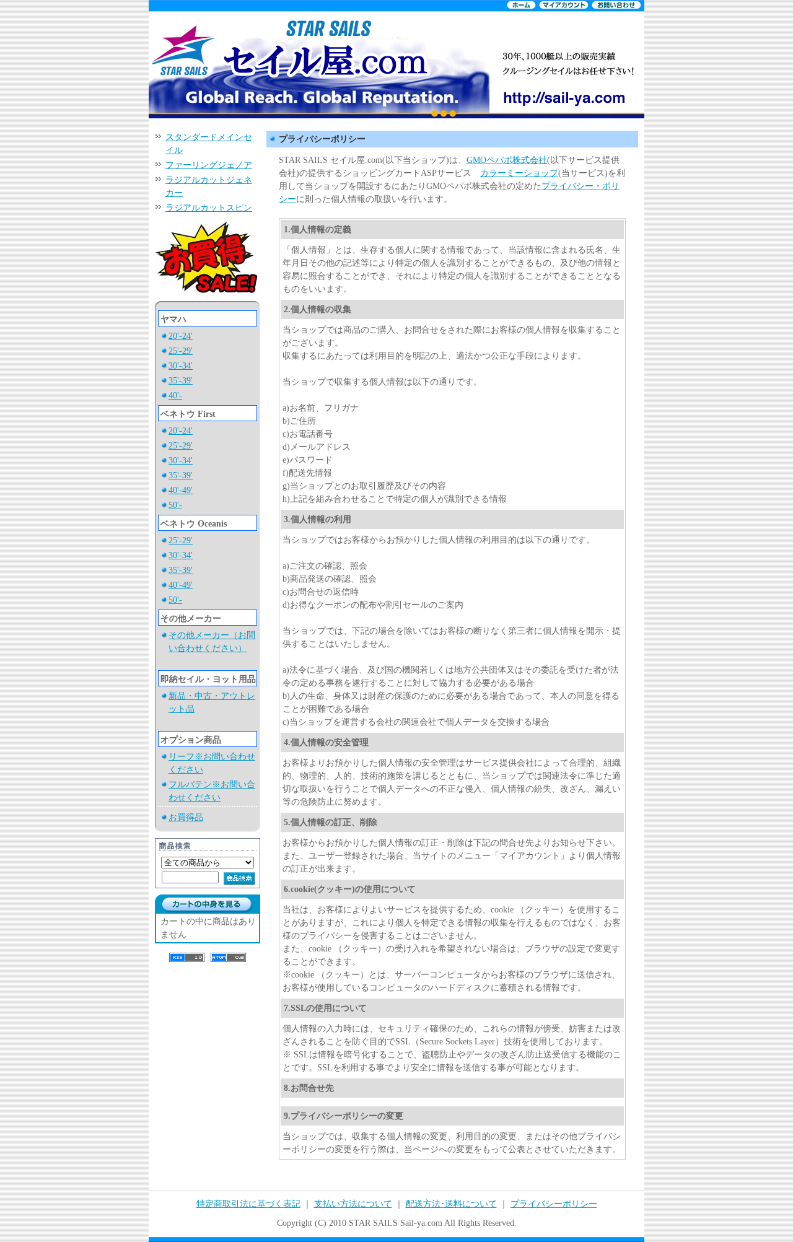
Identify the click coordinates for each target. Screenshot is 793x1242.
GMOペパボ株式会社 (507, 160)
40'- (175, 395)
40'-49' (181, 490)
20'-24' (181, 336)
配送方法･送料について (451, 1204)
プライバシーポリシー (553, 1204)
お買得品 (186, 817)
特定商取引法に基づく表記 (248, 1204)
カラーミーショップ (519, 173)
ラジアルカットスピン (208, 207)
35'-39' (181, 380)
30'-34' (181, 365)
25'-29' (181, 351)
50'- (175, 505)
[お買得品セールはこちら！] (207, 298)
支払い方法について (353, 1204)
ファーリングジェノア (208, 165)
